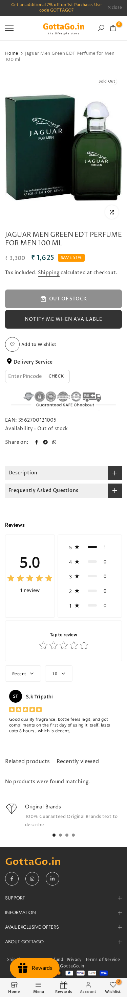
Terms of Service (102, 960)
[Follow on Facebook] (12, 879)
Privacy (74, 960)
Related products (27, 761)
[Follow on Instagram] (32, 879)
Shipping (49, 272)
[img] (30, 579)
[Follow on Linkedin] (52, 879)
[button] (63, 319)
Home (11, 53)
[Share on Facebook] (36, 442)
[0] (113, 28)
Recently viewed (78, 761)
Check (56, 376)
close (116, 8)
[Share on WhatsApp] (54, 442)
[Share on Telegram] (45, 442)
